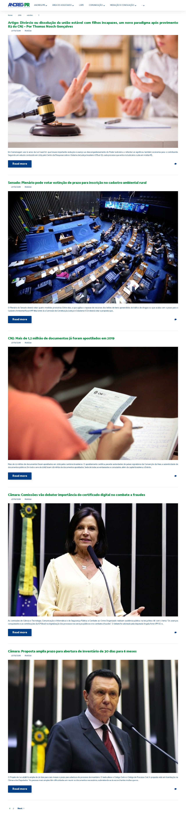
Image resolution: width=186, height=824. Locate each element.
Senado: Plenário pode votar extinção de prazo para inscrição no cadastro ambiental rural (77, 183)
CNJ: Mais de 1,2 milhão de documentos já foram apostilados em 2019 (61, 338)
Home (10, 15)
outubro (30, 15)
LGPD (81, 5)
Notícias (28, 30)
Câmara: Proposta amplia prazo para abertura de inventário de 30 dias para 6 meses (72, 651)
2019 (19, 15)
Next (20, 808)
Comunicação (96, 5)
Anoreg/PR (39, 5)
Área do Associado (62, 5)
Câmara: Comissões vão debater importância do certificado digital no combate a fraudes (76, 495)
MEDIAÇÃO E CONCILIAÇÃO (122, 5)
